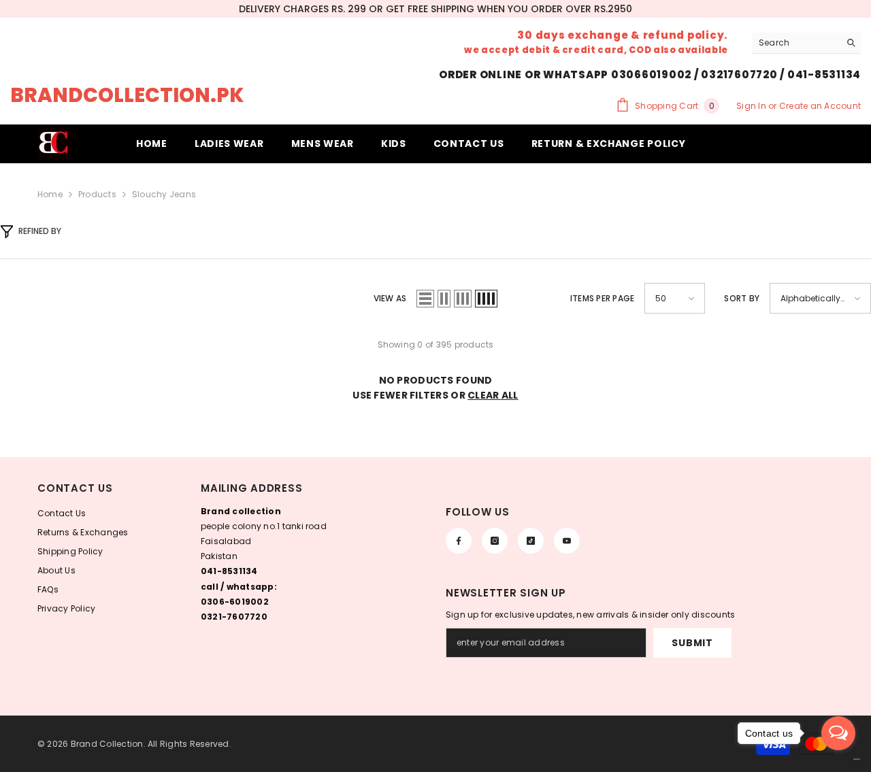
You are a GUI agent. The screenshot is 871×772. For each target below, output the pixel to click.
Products (97, 194)
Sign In (752, 106)
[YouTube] (567, 541)
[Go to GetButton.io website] (838, 758)
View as (390, 298)
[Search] (806, 43)
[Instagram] (495, 541)
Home (50, 194)
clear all (493, 395)
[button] (425, 298)
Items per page (602, 298)
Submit (692, 643)
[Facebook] (459, 541)
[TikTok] (531, 541)
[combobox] (796, 43)
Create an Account (820, 106)
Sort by (741, 298)
